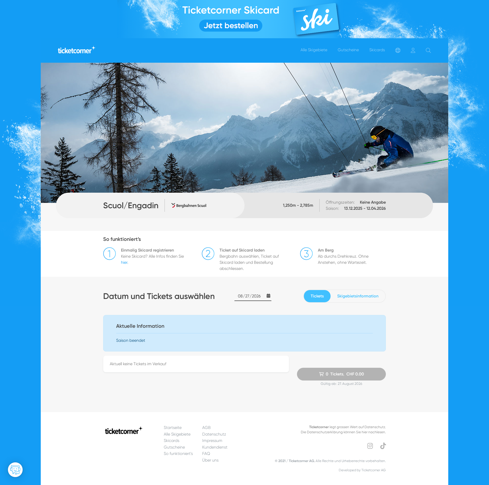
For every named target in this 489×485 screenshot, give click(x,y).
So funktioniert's (178, 453)
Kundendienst (214, 447)
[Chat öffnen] (15, 469)
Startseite (173, 427)
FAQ (206, 453)
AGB (206, 427)
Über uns (210, 460)
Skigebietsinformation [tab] (357, 296)
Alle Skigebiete (177, 434)
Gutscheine (174, 447)
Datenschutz (214, 434)
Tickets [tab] (317, 296)
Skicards (171, 440)
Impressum (212, 440)
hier (124, 262)
